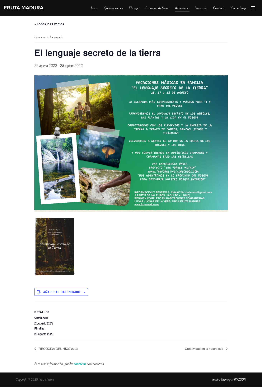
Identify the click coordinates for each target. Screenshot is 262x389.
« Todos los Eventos (49, 24)
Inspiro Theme (220, 380)
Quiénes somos (113, 8)
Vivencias (201, 8)
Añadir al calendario (61, 292)
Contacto (219, 8)
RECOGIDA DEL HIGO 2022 (58, 348)
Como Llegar (239, 8)
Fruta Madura (23, 8)
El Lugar (134, 8)
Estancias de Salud (157, 8)
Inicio (94, 8)
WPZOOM (240, 380)
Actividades (182, 8)
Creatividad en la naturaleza (204, 348)
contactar (80, 364)
